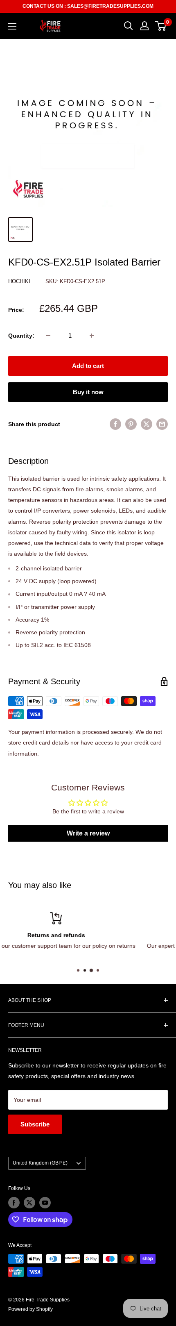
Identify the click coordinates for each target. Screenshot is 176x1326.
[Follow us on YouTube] (45, 1202)
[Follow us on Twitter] (29, 1202)
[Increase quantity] (91, 335)
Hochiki (20, 281)
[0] (161, 26)
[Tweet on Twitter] (146, 424)
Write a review (88, 833)
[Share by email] (162, 424)
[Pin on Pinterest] (131, 424)
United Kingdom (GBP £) (40, 1163)
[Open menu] (12, 26)
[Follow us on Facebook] (14, 1202)
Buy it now (88, 391)
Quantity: (21, 335)
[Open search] (128, 25)
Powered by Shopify (30, 1309)
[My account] (144, 25)
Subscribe (35, 1124)
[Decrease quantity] (48, 335)
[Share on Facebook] (115, 424)
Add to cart (88, 365)
